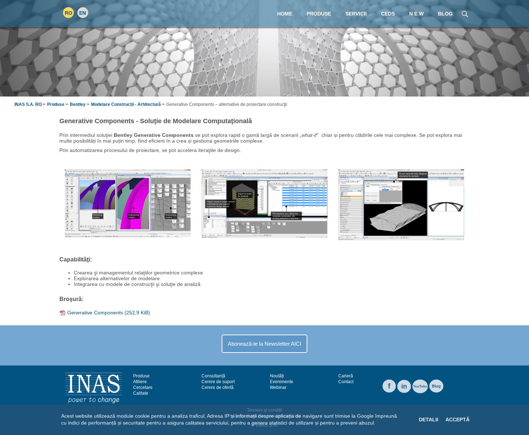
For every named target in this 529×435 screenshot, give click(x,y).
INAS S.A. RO (28, 104)
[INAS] (93, 387)
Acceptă (458, 419)
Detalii (428, 419)
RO (68, 13)
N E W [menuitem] (416, 14)
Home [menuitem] (284, 14)
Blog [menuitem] (445, 14)
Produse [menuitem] (319, 14)
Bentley (78, 104)
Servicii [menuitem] (356, 14)
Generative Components (108, 312)
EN (82, 13)
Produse (55, 104)
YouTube (420, 386)
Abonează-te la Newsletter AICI (264, 344)
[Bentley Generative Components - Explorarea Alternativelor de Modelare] (264, 203)
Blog (436, 386)
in (404, 386)
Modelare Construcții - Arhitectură (126, 104)
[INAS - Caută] (465, 13)
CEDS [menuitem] (388, 14)
